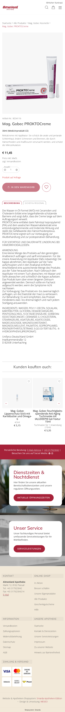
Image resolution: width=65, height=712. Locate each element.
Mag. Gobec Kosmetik (38, 23)
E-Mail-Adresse (34, 450)
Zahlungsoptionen (11, 631)
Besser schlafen (41, 588)
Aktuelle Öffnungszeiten (33, 497)
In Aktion (38, 582)
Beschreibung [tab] (12, 203)
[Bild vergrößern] (32, 73)
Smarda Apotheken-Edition (49, 698)
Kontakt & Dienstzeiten (45, 631)
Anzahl (7, 166)
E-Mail (6, 594)
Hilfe (36, 609)
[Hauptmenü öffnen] (60, 8)
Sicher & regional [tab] (34, 203)
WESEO (44, 701)
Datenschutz (9, 641)
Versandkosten (10, 625)
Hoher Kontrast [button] (55, 2)
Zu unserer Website (43, 648)
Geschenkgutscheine (44, 604)
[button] (47, 7)
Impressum (39, 641)
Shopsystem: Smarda (33, 710)
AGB (5, 652)
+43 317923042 (51, 450)
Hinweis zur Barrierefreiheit (47, 652)
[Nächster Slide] (58, 403)
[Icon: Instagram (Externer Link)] (52, 453)
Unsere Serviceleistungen (46, 636)
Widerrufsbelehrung (12, 636)
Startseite (6, 23)
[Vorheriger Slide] (6, 403)
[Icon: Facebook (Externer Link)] (49, 453)
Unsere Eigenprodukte (45, 593)
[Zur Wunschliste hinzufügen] (46, 187)
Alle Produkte (20, 23)
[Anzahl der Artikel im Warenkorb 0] (53, 7)
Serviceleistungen (29, 548)
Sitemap (7, 647)
